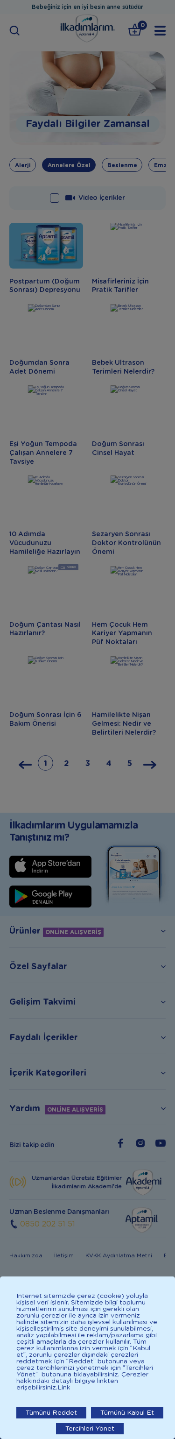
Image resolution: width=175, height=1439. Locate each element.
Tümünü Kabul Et (127, 1413)
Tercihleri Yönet (89, 1428)
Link (63, 1387)
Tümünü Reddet (51, 1413)
